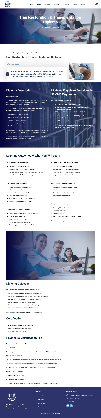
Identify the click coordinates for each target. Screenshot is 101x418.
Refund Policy (41, 403)
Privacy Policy (41, 396)
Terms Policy (41, 399)
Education (47, 4)
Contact (83, 4)
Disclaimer (40, 407)
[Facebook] (67, 405)
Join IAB (56, 4)
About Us (39, 4)
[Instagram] (71, 405)
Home (31, 4)
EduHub (75, 4)
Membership (65, 4)
